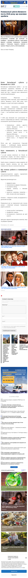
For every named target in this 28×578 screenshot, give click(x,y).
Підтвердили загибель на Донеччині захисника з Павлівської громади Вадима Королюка (13, 438)
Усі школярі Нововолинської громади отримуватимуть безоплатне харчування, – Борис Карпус (14, 417)
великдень (11, 19)
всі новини (14, 467)
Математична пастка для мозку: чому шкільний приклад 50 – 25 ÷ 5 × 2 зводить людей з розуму (13, 412)
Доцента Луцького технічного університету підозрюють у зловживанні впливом (12, 463)
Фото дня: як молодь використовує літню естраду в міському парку (12, 423)
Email (3, 321)
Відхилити (14, 575)
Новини (7, 19)
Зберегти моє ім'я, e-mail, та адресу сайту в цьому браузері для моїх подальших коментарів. (14, 327)
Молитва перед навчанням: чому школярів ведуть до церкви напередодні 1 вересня (15, 349)
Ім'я (3, 316)
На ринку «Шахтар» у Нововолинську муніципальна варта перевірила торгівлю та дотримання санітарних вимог (12, 406)
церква (16, 19)
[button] (26, 557)
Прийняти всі (14, 571)
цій (21, 567)
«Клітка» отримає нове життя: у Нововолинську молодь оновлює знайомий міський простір (13, 458)
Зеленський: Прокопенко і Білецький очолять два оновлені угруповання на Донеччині (13, 448)
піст (13, 19)
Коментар (5, 304)
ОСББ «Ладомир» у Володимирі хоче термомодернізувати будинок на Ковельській (12, 453)
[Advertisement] (14, 68)
